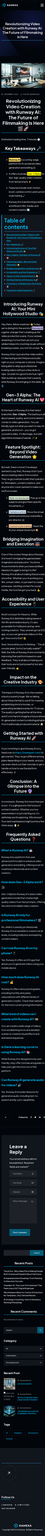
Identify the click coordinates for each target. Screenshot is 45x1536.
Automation (11, 1356)
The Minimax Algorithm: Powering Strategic (28, 1412)
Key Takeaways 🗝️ (14, 244)
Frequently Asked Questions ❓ (20, 290)
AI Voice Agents (25, 1384)
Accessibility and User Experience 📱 (23, 272)
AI (5, 1117)
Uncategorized (12, 1363)
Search (37, 1253)
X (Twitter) (22, 1505)
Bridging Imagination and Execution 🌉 (24, 268)
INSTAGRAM (8, 1508)
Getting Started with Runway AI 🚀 (22, 280)
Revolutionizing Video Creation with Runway (28, 1399)
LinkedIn (7, 1505)
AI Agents (18, 1433)
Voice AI (9, 1439)
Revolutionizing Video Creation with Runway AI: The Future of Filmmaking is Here (24, 237)
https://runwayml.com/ (28, 752)
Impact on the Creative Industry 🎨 (22, 276)
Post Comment (20, 1232)
